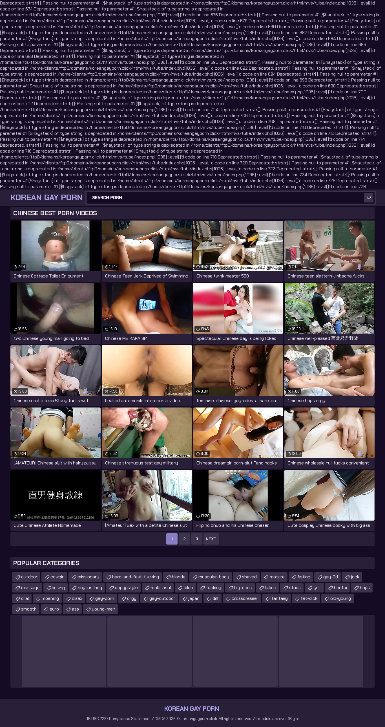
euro (54, 609)
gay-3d (330, 577)
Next (211, 538)
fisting (304, 577)
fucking (213, 588)
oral (25, 598)
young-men (103, 609)
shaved (249, 577)
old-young (340, 598)
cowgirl (57, 577)
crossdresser (245, 598)
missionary (88, 577)
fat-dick (309, 598)
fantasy (279, 598)
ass (75, 609)
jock (355, 577)
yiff (317, 588)
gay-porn (104, 598)
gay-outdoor (162, 598)
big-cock (243, 588)
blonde (178, 577)
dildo (188, 588)
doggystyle (126, 588)
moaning (50, 598)
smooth (29, 609)
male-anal (161, 588)
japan (194, 598)
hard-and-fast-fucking (135, 577)
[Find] (368, 197)
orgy (131, 598)
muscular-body (213, 577)
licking (58, 588)
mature (277, 577)
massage (30, 588)
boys (365, 588)
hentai (340, 588)
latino (270, 588)
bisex (77, 598)
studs (295, 588)
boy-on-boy (90, 588)
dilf (216, 598)
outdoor (29, 577)
